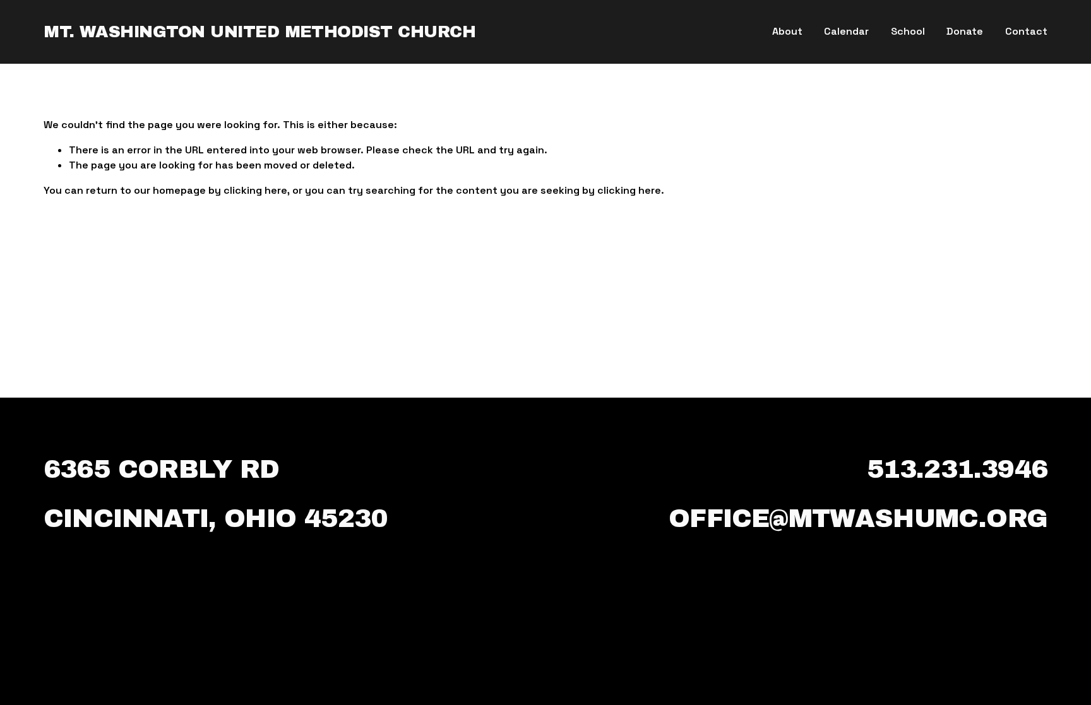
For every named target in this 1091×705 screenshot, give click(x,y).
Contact (1026, 31)
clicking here (255, 190)
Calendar (846, 31)
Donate (964, 31)
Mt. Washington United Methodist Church (259, 32)
